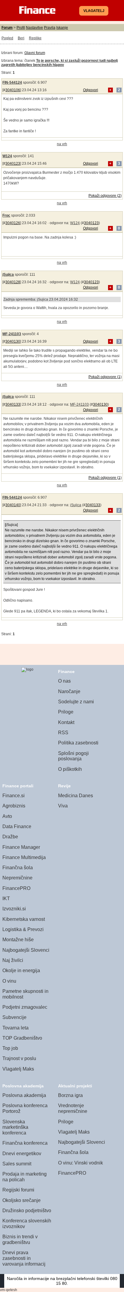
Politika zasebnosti (78, 742)
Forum (7, 28)
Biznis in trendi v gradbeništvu (20, 1239)
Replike (35, 38)
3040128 (12, 282)
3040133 (12, 404)
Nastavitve (34, 28)
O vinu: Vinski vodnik (80, 1162)
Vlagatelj (93, 11)
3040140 (12, 505)
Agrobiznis (13, 805)
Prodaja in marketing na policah (24, 1176)
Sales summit (16, 1163)
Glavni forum (34, 53)
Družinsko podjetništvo (26, 1210)
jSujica (8, 274)
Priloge (65, 711)
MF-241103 (11, 334)
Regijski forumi (18, 1189)
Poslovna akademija (24, 1095)
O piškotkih (70, 769)
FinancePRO (16, 888)
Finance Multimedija (24, 857)
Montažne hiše (18, 939)
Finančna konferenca (25, 1143)
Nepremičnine (17, 877)
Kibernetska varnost (23, 919)
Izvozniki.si (14, 908)
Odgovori (90, 90)
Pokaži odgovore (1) (105, 377)
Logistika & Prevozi (23, 929)
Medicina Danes (75, 795)
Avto (7, 816)
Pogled (7, 38)
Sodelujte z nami (76, 701)
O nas (64, 681)
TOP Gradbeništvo (22, 1038)
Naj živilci (12, 960)
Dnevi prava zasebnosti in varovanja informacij (23, 1258)
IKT (6, 898)
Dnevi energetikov (21, 1153)
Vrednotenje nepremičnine (72, 1108)
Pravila (49, 28)
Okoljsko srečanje (21, 1200)
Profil (21, 28)
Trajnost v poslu (19, 1058)
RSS (63, 732)
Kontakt (66, 722)
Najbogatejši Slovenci (25, 950)
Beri (21, 38)
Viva (63, 805)
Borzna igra (70, 1095)
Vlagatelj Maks (18, 1068)
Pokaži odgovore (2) (105, 196)
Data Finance (16, 826)
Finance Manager (21, 847)
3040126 (12, 223)
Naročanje (69, 691)
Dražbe (10, 836)
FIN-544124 (12, 82)
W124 (7, 156)
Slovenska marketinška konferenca (15, 1127)
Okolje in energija (21, 970)
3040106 (12, 90)
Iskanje (62, 28)
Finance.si (13, 795)
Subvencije (14, 1017)
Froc (6, 215)
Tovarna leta (15, 1027)
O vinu (9, 981)
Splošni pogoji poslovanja (73, 756)
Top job (10, 1048)
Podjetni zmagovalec (24, 1007)
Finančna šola (17, 867)
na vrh (62, 144)
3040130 (12, 341)
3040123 (12, 163)
